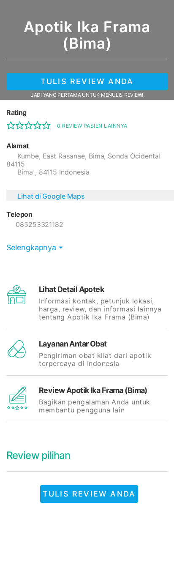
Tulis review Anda (87, 81)
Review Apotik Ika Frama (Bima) (93, 390)
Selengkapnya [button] (31, 247)
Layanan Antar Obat (73, 343)
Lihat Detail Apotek (71, 289)
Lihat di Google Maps (51, 196)
